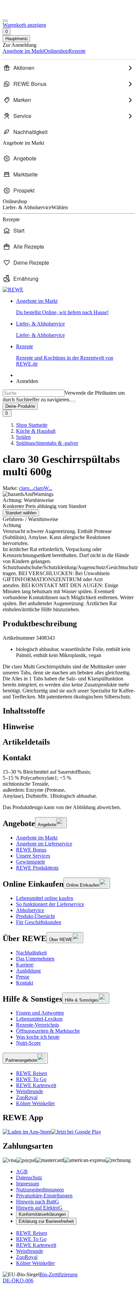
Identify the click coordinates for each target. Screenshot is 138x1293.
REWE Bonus (31, 850)
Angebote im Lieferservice (44, 844)
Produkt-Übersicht (35, 916)
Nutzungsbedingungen (40, 1189)
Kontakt (24, 983)
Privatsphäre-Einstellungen (44, 1195)
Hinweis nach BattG (37, 1201)
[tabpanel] (69, 784)
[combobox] (33, 393)
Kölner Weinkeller (35, 1103)
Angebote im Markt (36, 838)
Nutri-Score (28, 1043)
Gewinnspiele (30, 862)
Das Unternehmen (35, 958)
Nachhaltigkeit (31, 952)
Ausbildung (28, 971)
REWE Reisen (31, 1073)
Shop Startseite (31, 425)
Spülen (23, 437)
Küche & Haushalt (35, 431)
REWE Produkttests (37, 868)
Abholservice (30, 910)
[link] (75, 306)
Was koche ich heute (37, 1037)
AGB (22, 1171)
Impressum (27, 1183)
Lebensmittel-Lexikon (39, 1019)
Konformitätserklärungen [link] (42, 1214)
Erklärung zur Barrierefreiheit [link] (46, 1221)
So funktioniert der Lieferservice (50, 904)
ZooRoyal (26, 1097)
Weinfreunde (29, 1091)
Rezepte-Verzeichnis (37, 1025)
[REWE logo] (13, 289)
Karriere (24, 964)
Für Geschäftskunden (38, 922)
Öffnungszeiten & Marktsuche (48, 1031)
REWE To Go (31, 1079)
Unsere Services (33, 856)
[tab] (69, 711)
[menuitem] (69, 68)
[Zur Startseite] (25, 13)
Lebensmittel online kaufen (44, 898)
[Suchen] (73, 401)
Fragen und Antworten (40, 1013)
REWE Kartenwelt (36, 1085)
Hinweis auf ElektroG (39, 1207)
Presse (22, 977)
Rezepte (64, 355)
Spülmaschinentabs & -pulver (47, 443)
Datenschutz (29, 1177)
